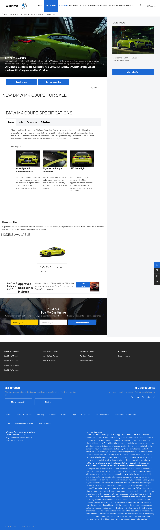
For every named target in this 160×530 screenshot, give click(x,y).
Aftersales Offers (86, 361)
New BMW (39, 14)
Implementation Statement (125, 414)
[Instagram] (143, 397)
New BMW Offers (87, 351)
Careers (52, 414)
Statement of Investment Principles (19, 423)
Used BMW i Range (49, 361)
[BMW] (23, 6)
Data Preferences (102, 414)
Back (5, 14)
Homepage (23, 14)
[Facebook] (127, 397)
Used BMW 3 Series (11, 361)
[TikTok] (154, 397)
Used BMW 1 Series (11, 351)
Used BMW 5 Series (11, 370)
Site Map (40, 414)
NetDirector (9, 526)
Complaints (85, 414)
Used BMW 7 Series (50, 351)
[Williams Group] (12, 6)
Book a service (124, 356)
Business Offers (86, 356)
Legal (74, 414)
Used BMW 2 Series (11, 356)
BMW (31, 14)
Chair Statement (44, 423)
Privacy (64, 414)
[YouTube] (148, 397)
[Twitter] (132, 397)
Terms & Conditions (24, 414)
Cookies (8, 414)
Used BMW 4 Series (11, 365)
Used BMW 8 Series (50, 356)
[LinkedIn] (137, 397)
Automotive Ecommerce (26, 526)
